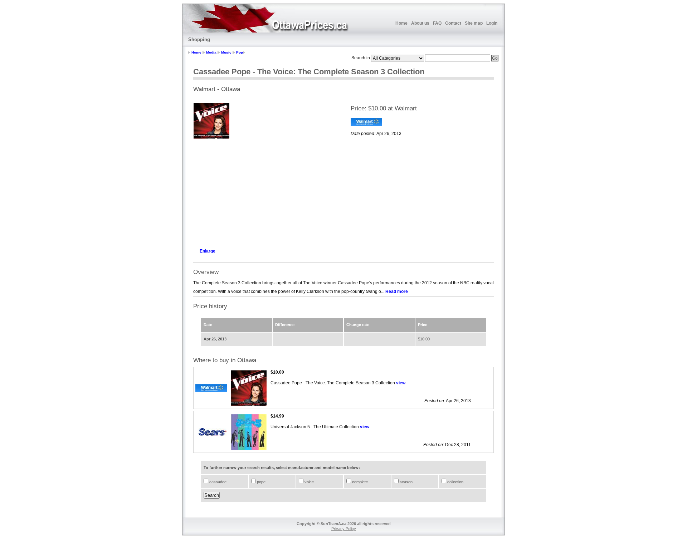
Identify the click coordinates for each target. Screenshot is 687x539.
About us (420, 23)
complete (359, 482)
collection (454, 482)
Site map (474, 23)
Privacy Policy (343, 528)
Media (211, 52)
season (406, 482)
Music (226, 52)
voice (308, 482)
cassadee (217, 482)
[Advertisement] (264, 191)
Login (491, 23)
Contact (453, 23)
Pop (239, 52)
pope (260, 482)
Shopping (199, 39)
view (400, 382)
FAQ (437, 23)
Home (401, 23)
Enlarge (207, 251)
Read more (396, 291)
